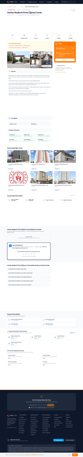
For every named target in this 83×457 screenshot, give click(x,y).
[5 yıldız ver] (34, 254)
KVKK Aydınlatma (69, 426)
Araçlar (42, 1)
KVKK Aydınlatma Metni (42, 407)
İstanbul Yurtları (22, 421)
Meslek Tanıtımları (34, 426)
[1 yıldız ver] (23, 254)
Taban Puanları (33, 417)
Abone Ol (50, 405)
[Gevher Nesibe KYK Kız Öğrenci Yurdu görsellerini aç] (18, 59)
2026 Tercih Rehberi (34, 421)
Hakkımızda (68, 417)
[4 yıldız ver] (31, 254)
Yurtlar (23, 1)
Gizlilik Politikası (69, 421)
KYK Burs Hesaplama (46, 432)
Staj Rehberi (56, 419)
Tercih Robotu (33, 419)
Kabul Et (75, 454)
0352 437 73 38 (11, 15)
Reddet (69, 454)
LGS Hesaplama (45, 419)
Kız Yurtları (21, 426)
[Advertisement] (41, 26)
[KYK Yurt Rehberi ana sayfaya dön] (12, 2)
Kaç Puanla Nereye (46, 426)
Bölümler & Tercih (32, 1)
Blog (57, 1)
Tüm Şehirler (21, 417)
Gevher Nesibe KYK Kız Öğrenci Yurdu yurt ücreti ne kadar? (19, 284)
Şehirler (15, 6)
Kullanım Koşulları (69, 425)
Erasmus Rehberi (57, 421)
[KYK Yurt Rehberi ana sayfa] (12, 416)
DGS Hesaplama (45, 423)
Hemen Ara (65, 59)
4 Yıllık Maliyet (45, 428)
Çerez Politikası (69, 423)
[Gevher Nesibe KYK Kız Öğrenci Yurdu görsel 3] (46, 55)
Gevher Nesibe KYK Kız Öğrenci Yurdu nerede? (17, 269)
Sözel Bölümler (33, 432)
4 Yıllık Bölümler (34, 423)
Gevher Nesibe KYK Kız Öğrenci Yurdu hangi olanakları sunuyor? (20, 280)
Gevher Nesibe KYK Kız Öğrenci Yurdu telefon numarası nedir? (20, 273)
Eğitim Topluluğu (70, 440)
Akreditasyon (33, 428)
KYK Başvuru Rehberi (58, 417)
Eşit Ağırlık (33, 434)
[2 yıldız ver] (26, 254)
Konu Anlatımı (57, 425)
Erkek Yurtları (21, 428)
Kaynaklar (50, 1)
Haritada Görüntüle (60, 56)
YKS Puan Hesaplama (46, 417)
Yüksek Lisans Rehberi (58, 423)
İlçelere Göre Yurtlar (23, 419)
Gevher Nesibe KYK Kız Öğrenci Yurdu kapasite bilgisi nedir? (20, 276)
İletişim (67, 419)
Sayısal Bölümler (34, 430)
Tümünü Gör (72, 148)
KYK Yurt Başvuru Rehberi (60, 72)
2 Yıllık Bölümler (34, 425)
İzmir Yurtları (21, 425)
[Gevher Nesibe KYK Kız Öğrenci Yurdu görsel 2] (35, 55)
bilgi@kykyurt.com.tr (12, 427)
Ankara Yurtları (22, 423)
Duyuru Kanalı (58, 440)
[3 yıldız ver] (29, 254)
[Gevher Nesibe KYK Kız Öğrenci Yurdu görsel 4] (35, 64)
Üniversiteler (21, 432)
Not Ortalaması (45, 430)
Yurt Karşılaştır (22, 430)
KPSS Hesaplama (45, 421)
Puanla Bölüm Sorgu (46, 425)
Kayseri (22, 6)
